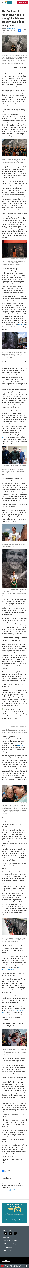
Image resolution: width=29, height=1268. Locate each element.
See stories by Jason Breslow (10, 1190)
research (20, 745)
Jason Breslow (11, 28)
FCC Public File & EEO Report (10, 1240)
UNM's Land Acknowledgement (11, 1244)
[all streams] (27, 1266)
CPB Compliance (7, 1247)
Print (25, 30)
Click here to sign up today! (14, 1220)
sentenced (21, 325)
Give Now (23, 2)
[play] (2, 1266)
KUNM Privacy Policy (8, 1250)
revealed (4, 437)
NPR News (6, 1166)
